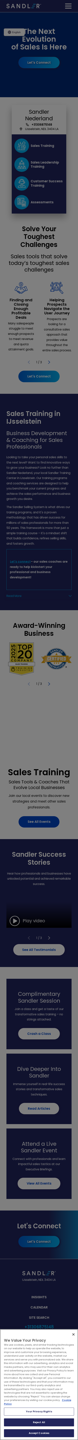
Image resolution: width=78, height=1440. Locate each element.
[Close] (73, 1334)
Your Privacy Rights (39, 1411)
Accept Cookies (39, 1433)
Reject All (39, 1422)
